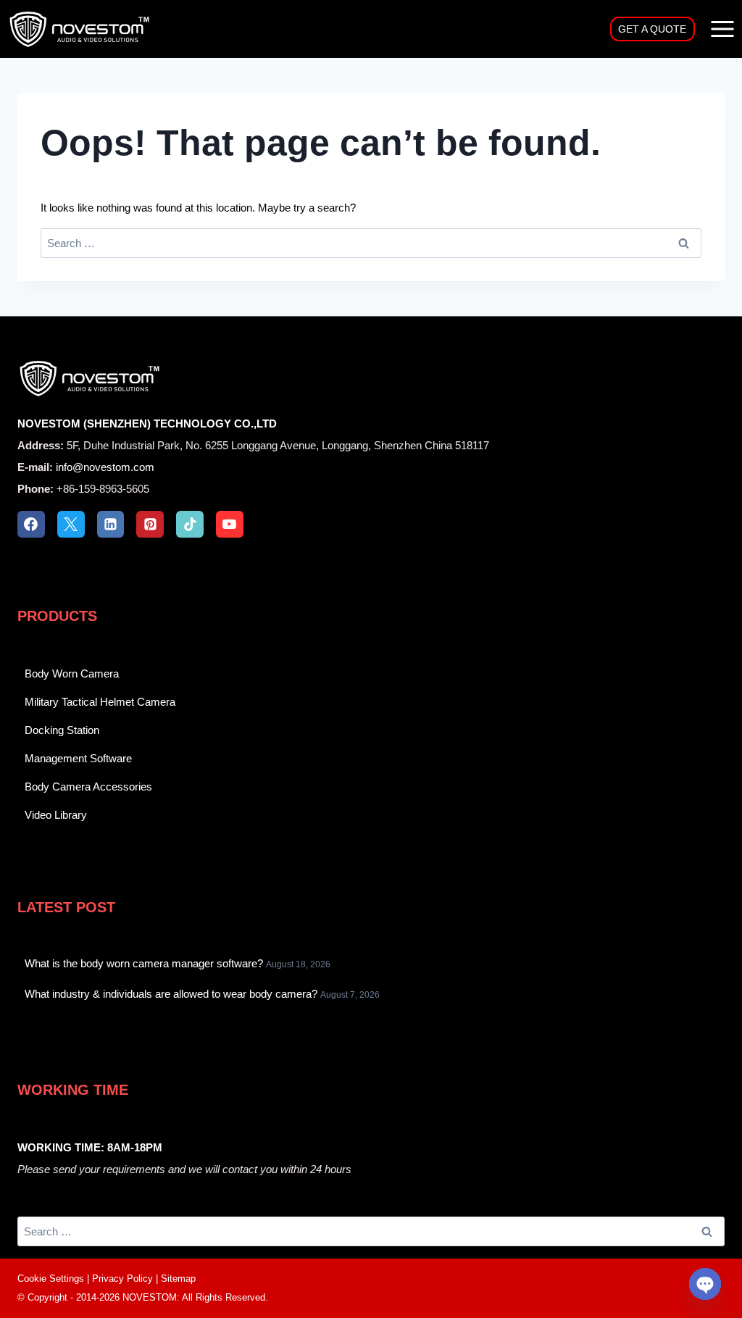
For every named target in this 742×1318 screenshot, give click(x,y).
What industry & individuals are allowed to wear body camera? (171, 994)
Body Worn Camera (72, 673)
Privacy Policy (122, 1278)
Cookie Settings (50, 1278)
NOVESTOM (149, 1297)
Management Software (78, 758)
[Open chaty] (705, 1284)
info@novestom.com (105, 467)
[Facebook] (31, 524)
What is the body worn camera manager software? (144, 963)
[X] (71, 524)
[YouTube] (229, 524)
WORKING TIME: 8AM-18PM (89, 1147)
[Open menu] (722, 28)
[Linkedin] (111, 524)
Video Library (56, 815)
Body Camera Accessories (88, 786)
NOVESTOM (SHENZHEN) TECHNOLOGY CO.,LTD (147, 423)
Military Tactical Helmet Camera (100, 702)
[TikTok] (190, 524)
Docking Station (62, 730)
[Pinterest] (150, 524)
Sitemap (178, 1278)
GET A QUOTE (652, 29)
